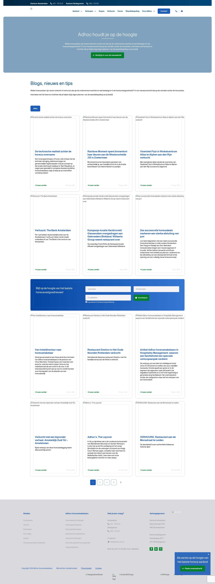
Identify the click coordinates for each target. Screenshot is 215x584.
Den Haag (27, 534)
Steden (26, 513)
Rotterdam (27, 529)
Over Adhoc (147, 11)
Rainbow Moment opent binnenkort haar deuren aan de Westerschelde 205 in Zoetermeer (107, 154)
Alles (35, 108)
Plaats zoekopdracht (193, 568)
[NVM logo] (114, 576)
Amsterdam (28, 520)
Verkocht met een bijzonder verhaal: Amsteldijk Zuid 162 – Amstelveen (51, 440)
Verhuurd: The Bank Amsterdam (53, 230)
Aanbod (76, 11)
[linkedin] (156, 549)
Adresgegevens (157, 513)
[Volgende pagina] (121, 482)
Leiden (26, 538)
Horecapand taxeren (73, 525)
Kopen (101, 11)
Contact (163, 11)
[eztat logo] (182, 576)
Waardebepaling (132, 11)
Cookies (98, 568)
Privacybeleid (86, 568)
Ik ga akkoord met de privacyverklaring (100, 302)
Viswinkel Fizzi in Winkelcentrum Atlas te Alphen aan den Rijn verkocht (158, 154)
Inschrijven (142, 298)
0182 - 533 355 (94, 3)
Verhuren (111, 11)
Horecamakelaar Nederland (34, 543)
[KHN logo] (165, 576)
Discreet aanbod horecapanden (77, 543)
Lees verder (42, 185)
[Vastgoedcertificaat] (97, 576)
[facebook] (151, 549)
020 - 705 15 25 (58, 3)
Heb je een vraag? (116, 513)
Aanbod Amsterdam (73, 538)
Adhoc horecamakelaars (76, 513)
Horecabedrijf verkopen (74, 520)
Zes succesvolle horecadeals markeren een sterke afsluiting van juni (159, 233)
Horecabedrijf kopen (73, 529)
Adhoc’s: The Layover (99, 437)
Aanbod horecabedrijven (75, 534)
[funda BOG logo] (138, 576)
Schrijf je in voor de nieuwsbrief (108, 55)
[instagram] (160, 549)
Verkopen (89, 11)
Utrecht (26, 525)
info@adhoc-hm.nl (117, 542)
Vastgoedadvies (71, 547)
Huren (120, 11)
